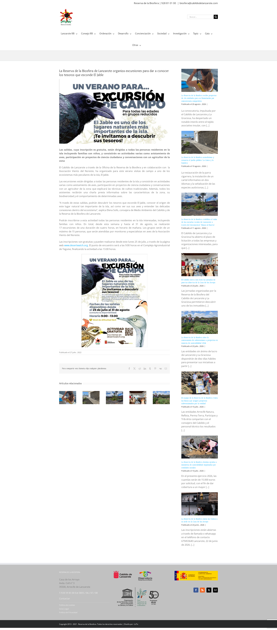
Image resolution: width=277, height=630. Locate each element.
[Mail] (215, 590)
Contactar (64, 598)
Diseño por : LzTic (131, 624)
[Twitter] (208, 590)
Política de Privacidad (68, 612)
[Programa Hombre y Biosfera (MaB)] (139, 585)
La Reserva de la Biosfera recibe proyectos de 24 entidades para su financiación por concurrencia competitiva (198, 98)
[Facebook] (195, 590)
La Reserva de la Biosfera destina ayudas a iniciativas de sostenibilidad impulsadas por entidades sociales (199, 465)
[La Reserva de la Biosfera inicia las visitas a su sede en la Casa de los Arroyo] (199, 503)
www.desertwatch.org (76, 245)
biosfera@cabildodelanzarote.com (199, 3)
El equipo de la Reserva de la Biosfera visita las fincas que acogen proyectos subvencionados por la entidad (199, 401)
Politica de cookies (67, 605)
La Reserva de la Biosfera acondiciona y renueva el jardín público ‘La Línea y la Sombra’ (197, 160)
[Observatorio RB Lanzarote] (149, 576)
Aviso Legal (64, 609)
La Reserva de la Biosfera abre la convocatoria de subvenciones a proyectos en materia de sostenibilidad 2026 (199, 340)
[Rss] (202, 590)
